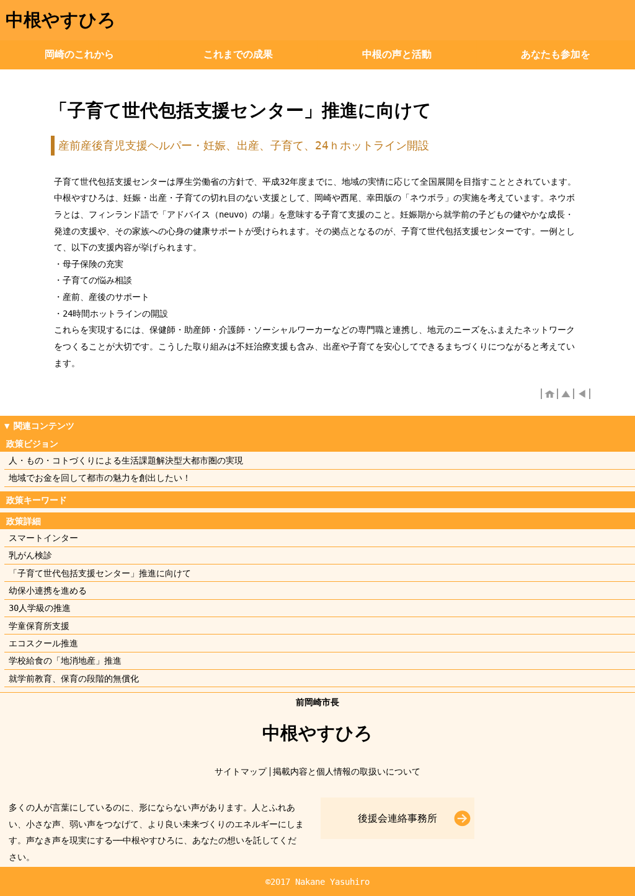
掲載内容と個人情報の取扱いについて (346, 771)
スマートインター (43, 538)
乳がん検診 (30, 555)
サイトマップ (241, 771)
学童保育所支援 (39, 626)
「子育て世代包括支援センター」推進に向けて (100, 573)
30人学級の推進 (40, 608)
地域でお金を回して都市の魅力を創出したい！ (100, 478)
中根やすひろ (61, 19)
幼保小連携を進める (48, 590)
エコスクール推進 (43, 643)
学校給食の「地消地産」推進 (65, 660)
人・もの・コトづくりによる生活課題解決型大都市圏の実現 (126, 460)
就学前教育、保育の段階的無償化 (74, 678)
